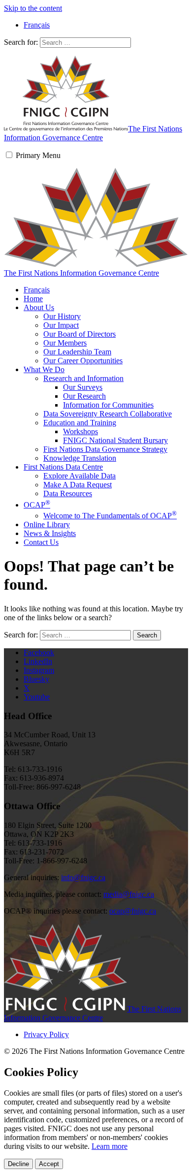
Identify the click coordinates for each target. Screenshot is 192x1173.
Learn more (110, 1146)
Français (37, 289)
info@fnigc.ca (83, 877)
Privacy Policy (46, 1034)
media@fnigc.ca (128, 894)
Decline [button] (18, 1164)
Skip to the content (33, 8)
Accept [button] (49, 1164)
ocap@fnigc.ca (132, 911)
